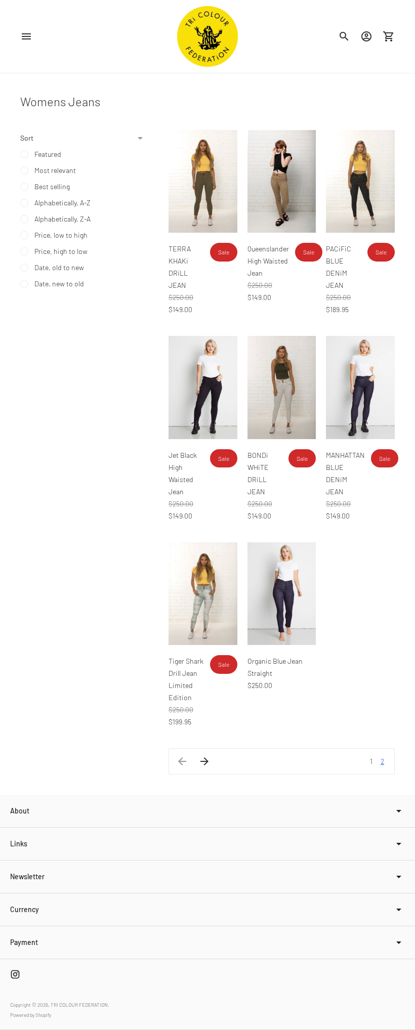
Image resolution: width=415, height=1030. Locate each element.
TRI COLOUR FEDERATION (79, 1005)
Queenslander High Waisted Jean (268, 260)
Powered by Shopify (30, 1015)
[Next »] (204, 761)
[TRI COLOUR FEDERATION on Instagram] (15, 974)
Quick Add (203, 218)
